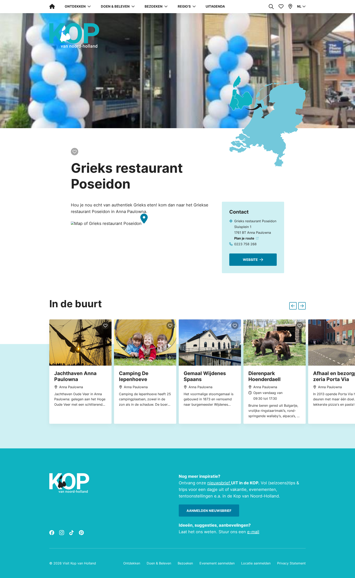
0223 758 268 (245, 244)
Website (250, 260)
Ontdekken (131, 563)
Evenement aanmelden (217, 563)
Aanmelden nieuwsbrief (209, 511)
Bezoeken (185, 563)
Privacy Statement (291, 563)
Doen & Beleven (159, 563)
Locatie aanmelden (256, 563)
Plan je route (244, 238)
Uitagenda (215, 6)
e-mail (253, 531)
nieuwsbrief (219, 482)
